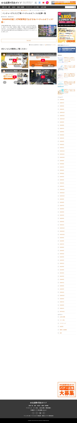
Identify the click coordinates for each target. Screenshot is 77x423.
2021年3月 (62, 276)
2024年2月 (62, 183)
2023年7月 (62, 205)
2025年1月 (62, 147)
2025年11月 (62, 115)
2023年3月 (62, 218)
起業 (9, 7)
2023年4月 (62, 215)
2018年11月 (62, 295)
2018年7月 (62, 301)
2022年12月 (62, 228)
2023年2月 (62, 221)
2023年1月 (62, 224)
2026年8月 (62, 99)
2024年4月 (62, 176)
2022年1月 (62, 263)
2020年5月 (62, 289)
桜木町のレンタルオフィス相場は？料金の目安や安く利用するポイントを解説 (69, 83)
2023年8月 (62, 202)
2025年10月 (62, 118)
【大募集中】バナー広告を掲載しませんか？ (38, 410)
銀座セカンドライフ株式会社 (47, 415)
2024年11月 (62, 154)
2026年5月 (62, 109)
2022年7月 (62, 244)
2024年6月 (62, 170)
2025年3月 (62, 141)
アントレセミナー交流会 (35, 415)
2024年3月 (62, 179)
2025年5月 (62, 134)
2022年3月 (62, 256)
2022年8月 (62, 240)
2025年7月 (62, 128)
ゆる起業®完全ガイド (11, 2)
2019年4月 (62, 292)
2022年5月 (62, 250)
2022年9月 (62, 237)
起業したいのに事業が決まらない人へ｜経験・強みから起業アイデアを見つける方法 (69, 75)
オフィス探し (36, 7)
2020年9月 (62, 279)
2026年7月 (62, 102)
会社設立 (13, 7)
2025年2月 (62, 144)
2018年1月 (62, 308)
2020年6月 (62, 285)
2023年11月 (62, 192)
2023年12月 (62, 189)
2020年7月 (62, 282)
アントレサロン (29, 3)
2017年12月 (62, 311)
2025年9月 (62, 122)
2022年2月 (62, 260)
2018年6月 (62, 305)
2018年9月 (62, 298)
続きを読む (29, 40)
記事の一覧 (4, 7)
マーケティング (29, 7)
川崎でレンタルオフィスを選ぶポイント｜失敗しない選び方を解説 (69, 67)
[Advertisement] (67, 342)
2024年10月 (62, 157)
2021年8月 (62, 269)
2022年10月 (62, 234)
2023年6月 (62, 208)
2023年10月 (62, 195)
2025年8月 (62, 125)
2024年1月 (62, 186)
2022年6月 (62, 247)
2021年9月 (62, 266)
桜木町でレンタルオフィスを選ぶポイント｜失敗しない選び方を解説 (69, 91)
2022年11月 (62, 231)
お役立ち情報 (43, 7)
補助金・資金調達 (20, 7)
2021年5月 (62, 272)
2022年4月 (62, 253)
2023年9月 (62, 199)
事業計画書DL (48, 407)
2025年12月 (62, 112)
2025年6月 (62, 131)
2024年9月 (62, 160)
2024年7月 (62, 167)
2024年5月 (62, 173)
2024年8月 (62, 163)
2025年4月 (62, 138)
